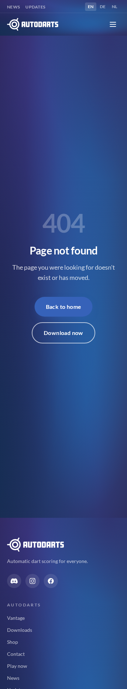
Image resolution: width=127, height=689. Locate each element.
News (13, 7)
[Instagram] (32, 581)
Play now (17, 666)
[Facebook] (51, 581)
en (92, 6)
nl (116, 6)
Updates (35, 7)
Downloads (19, 630)
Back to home (63, 306)
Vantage (16, 618)
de (104, 6)
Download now (63, 332)
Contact (16, 654)
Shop (12, 642)
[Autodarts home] (32, 24)
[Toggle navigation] (113, 24)
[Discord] (14, 581)
